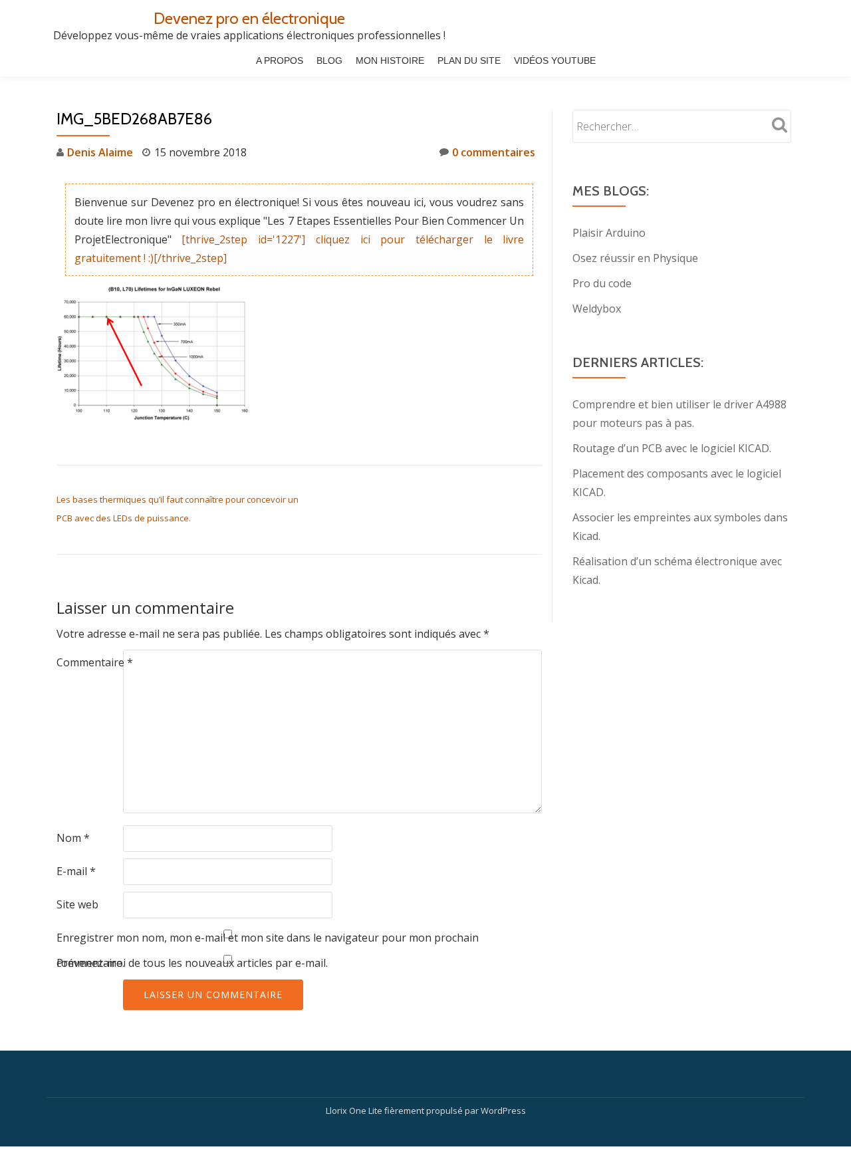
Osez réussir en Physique (635, 258)
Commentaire (95, 662)
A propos (279, 60)
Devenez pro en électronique (249, 18)
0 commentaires (493, 152)
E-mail (76, 871)
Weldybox (596, 308)
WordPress (503, 1110)
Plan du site (469, 60)
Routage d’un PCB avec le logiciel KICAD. (671, 448)
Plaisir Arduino (609, 232)
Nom (73, 838)
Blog (329, 60)
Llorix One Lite (355, 1110)
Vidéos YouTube (555, 60)
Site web (77, 904)
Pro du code (602, 283)
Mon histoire (390, 60)
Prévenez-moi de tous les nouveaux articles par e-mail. (192, 963)
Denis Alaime (100, 152)
